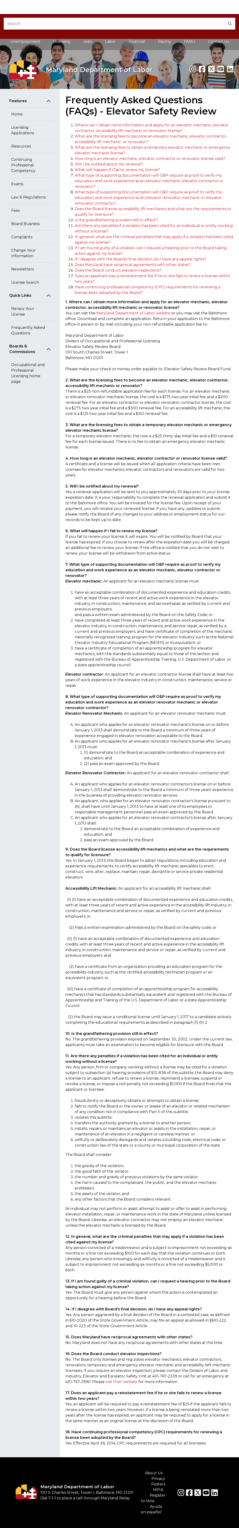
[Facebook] (202, 69)
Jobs (88, 41)
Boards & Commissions (22, 349)
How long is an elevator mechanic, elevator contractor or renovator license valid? (150, 158)
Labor (110, 41)
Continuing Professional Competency (23, 165)
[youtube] (221, 69)
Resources (21, 146)
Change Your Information (23, 253)
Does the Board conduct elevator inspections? (118, 270)
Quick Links (20, 295)
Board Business (25, 224)
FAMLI (193, 42)
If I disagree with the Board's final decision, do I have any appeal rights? (140, 259)
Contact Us (218, 41)
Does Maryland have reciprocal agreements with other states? (133, 265)
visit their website (121, 1382)
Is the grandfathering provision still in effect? (116, 220)
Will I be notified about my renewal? (109, 164)
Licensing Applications (22, 130)
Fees (15, 210)
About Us (153, 1473)
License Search (25, 282)
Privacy (158, 1478)
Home (17, 114)
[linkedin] (230, 69)
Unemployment (25, 41)
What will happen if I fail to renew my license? (117, 170)
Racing (164, 41)
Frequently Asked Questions (28, 330)
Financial (137, 41)
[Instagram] (193, 69)
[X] (211, 69)
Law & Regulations (28, 197)
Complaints (21, 237)
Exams (17, 184)
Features (18, 101)
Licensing (61, 41)
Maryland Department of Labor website (133, 313)
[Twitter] (197, 1492)
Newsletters (22, 269)
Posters (158, 1484)
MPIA (158, 1490)
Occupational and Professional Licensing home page (28, 373)
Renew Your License (22, 311)
